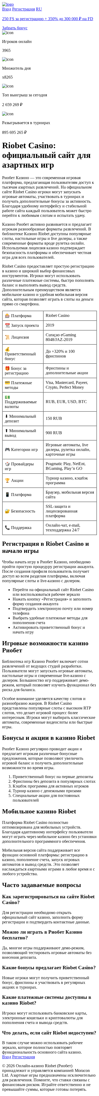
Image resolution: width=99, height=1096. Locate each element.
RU (39, 9)
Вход (6, 9)
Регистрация (23, 9)
